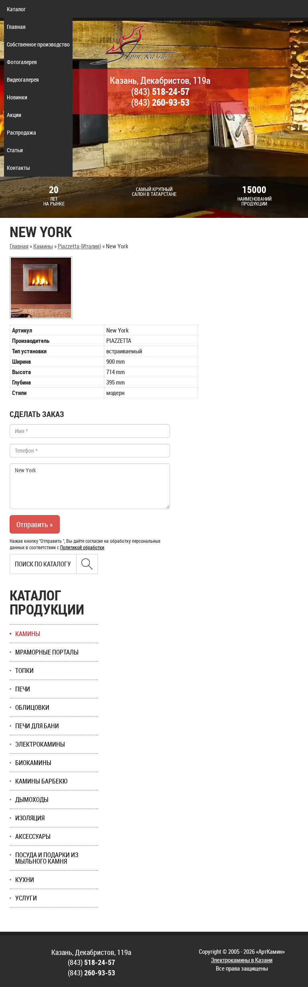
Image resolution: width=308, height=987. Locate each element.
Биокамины (33, 762)
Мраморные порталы (47, 652)
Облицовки (32, 707)
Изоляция (30, 818)
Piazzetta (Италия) (79, 246)
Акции (14, 115)
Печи (22, 689)
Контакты (18, 167)
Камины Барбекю (41, 781)
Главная (16, 26)
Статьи (15, 150)
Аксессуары (33, 836)
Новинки (17, 97)
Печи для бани (37, 725)
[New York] (41, 287)
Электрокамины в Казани (241, 960)
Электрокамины (40, 744)
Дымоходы (32, 799)
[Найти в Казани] (87, 564)
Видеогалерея (23, 79)
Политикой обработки (82, 547)
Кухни (24, 879)
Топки (24, 670)
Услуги (26, 898)
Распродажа (21, 132)
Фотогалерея (22, 62)
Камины (43, 246)
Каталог (16, 9)
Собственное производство (38, 44)
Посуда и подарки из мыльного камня (46, 858)
